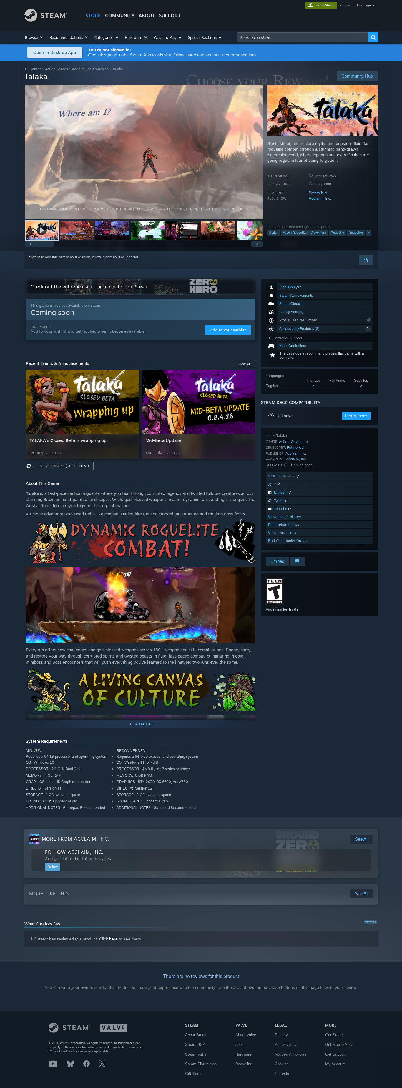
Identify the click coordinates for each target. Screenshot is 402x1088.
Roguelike (356, 232)
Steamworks (195, 1054)
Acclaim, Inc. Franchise (90, 69)
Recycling (243, 1064)
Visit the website (282, 476)
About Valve (245, 1035)
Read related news (283, 525)
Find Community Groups (288, 540)
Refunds (282, 1074)
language (364, 5)
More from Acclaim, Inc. (75, 839)
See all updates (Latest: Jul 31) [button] (64, 466)
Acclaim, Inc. (320, 198)
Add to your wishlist (228, 330)
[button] (34, 37)
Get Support (335, 1054)
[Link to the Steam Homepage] (45, 20)
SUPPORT (170, 16)
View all (370, 922)
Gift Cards (193, 1074)
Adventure (318, 232)
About (147, 16)
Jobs (239, 1044)
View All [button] (244, 364)
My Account (335, 1064)
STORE (93, 16)
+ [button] (368, 232)
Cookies (282, 1064)
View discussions (282, 532)
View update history (284, 517)
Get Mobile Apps (339, 1044)
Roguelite (337, 232)
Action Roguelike (295, 232)
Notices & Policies (290, 1054)
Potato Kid (318, 193)
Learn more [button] (356, 415)
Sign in (34, 257)
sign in (345, 5)
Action (273, 232)
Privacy (281, 1035)
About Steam (196, 1035)
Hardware (243, 1054)
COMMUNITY (119, 16)
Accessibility (286, 1044)
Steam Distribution (201, 1064)
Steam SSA (195, 1044)
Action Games (56, 69)
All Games (32, 69)
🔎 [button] (248, 526)
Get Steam (334, 1035)
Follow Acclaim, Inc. (74, 852)
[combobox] (302, 37)
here (113, 939)
